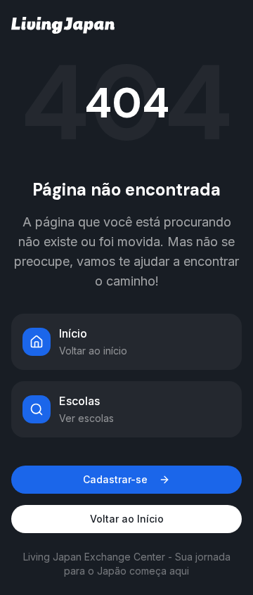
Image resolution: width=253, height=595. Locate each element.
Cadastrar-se (115, 479)
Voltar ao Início (127, 519)
